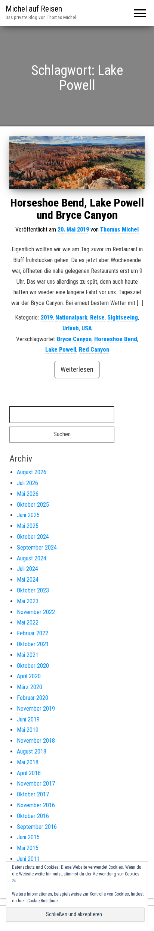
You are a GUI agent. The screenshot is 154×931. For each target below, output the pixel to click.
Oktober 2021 (33, 644)
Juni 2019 (28, 719)
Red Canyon (94, 349)
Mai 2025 (27, 525)
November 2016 (36, 805)
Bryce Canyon (74, 339)
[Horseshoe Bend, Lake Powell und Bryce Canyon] (77, 162)
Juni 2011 (28, 858)
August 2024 (31, 558)
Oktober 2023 (33, 590)
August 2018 (31, 751)
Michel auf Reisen (34, 8)
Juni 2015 (28, 837)
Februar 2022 (32, 633)
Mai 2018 (27, 762)
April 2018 (29, 773)
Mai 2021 (27, 654)
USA (86, 328)
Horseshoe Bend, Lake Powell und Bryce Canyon (77, 208)
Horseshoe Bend (115, 339)
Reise (97, 317)
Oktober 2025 (33, 504)
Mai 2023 (27, 601)
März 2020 (29, 687)
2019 (47, 317)
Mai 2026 (27, 493)
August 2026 (31, 472)
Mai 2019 (27, 729)
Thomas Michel (119, 229)
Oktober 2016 (33, 816)
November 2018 (36, 740)
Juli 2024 (27, 568)
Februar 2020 (32, 697)
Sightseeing (122, 317)
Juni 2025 (28, 515)
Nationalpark (71, 317)
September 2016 (37, 826)
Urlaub (70, 328)
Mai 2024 (27, 579)
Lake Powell (60, 349)
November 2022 (36, 612)
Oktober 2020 (33, 665)
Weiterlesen (77, 369)
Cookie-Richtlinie (42, 900)
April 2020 (29, 676)
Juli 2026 (27, 483)
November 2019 (36, 708)
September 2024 (37, 547)
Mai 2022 (27, 622)
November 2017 (36, 783)
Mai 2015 (27, 848)
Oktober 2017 (33, 794)
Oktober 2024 (33, 536)
